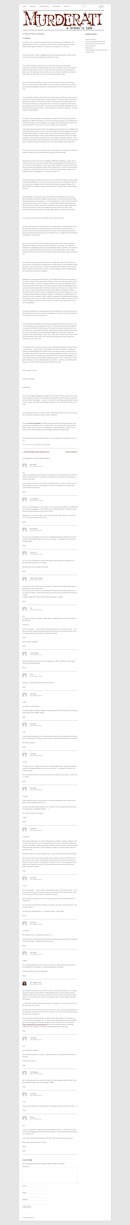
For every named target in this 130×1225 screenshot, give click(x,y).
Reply (24, 492)
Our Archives (56, 6)
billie (31, 674)
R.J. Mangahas (34, 499)
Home (24, 6)
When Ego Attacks (72, 452)
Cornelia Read (34, 653)
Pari (31, 608)
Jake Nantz (33, 464)
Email (25, 1193)
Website (25, 1199)
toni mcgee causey (35, 982)
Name (25, 1186)
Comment (26, 1166)
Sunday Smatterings (90, 39)
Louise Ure (33, 552)
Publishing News (44, 6)
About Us (66, 6)
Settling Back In (89, 48)
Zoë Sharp (27, 38)
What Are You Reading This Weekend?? (95, 41)
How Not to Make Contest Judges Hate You (36, 452)
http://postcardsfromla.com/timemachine (35, 1024)
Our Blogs (33, 6)
